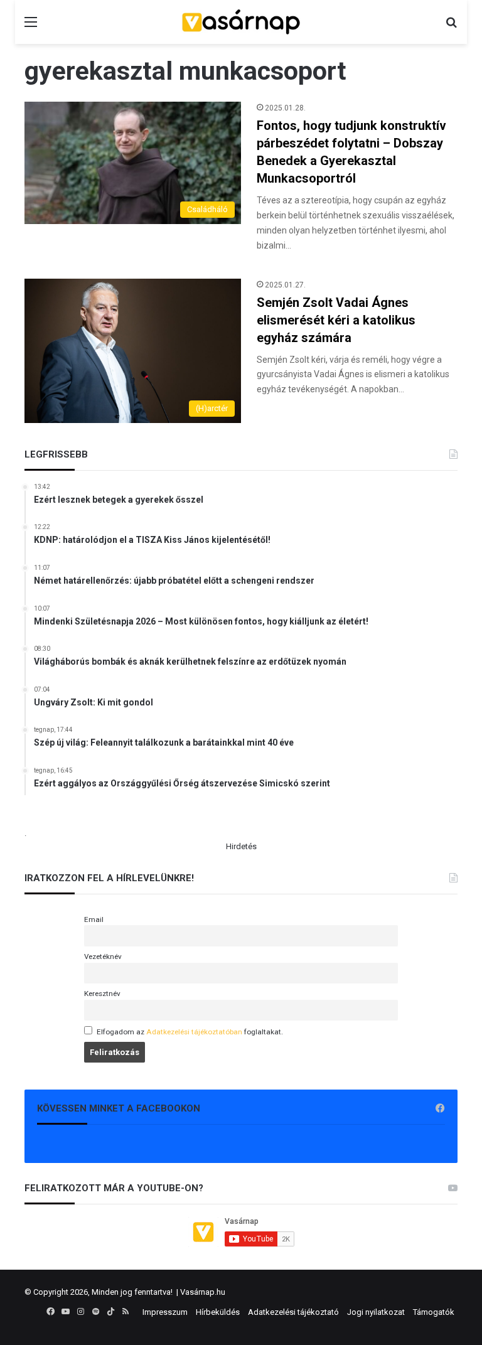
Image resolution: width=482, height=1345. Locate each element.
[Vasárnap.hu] (241, 22)
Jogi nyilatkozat (376, 1312)
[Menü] (30, 27)
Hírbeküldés (218, 1312)
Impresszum (165, 1312)
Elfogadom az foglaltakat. (190, 1031)
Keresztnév (102, 993)
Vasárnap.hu (202, 1292)
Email (94, 919)
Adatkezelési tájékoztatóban (194, 1031)
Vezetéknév (103, 956)
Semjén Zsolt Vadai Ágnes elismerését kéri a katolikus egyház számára (336, 320)
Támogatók (433, 1312)
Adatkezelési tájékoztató (293, 1312)
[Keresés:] (451, 27)
